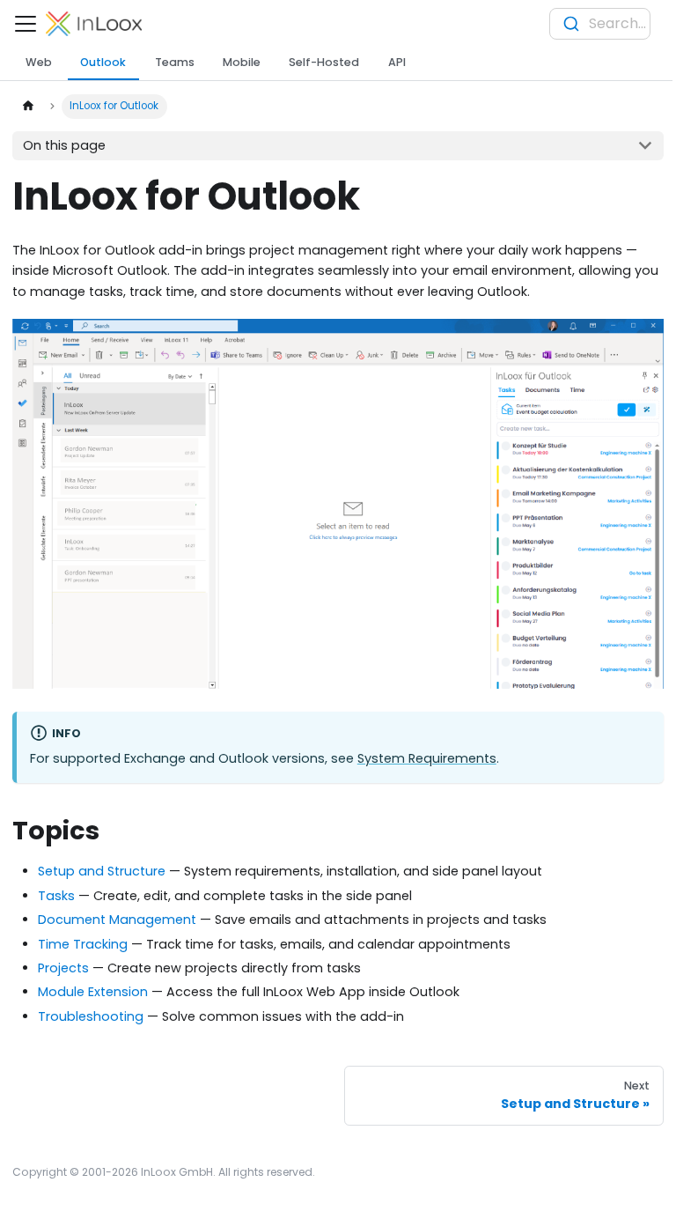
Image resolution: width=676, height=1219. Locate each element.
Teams (175, 62)
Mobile (242, 62)
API (397, 62)
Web (39, 62)
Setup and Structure (101, 871)
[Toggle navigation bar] (25, 24)
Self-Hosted (324, 62)
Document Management (117, 919)
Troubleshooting (90, 1016)
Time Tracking (83, 944)
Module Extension (93, 992)
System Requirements (426, 758)
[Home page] (27, 106)
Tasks (56, 896)
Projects (63, 968)
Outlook (103, 62)
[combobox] (599, 24)
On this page (64, 145)
